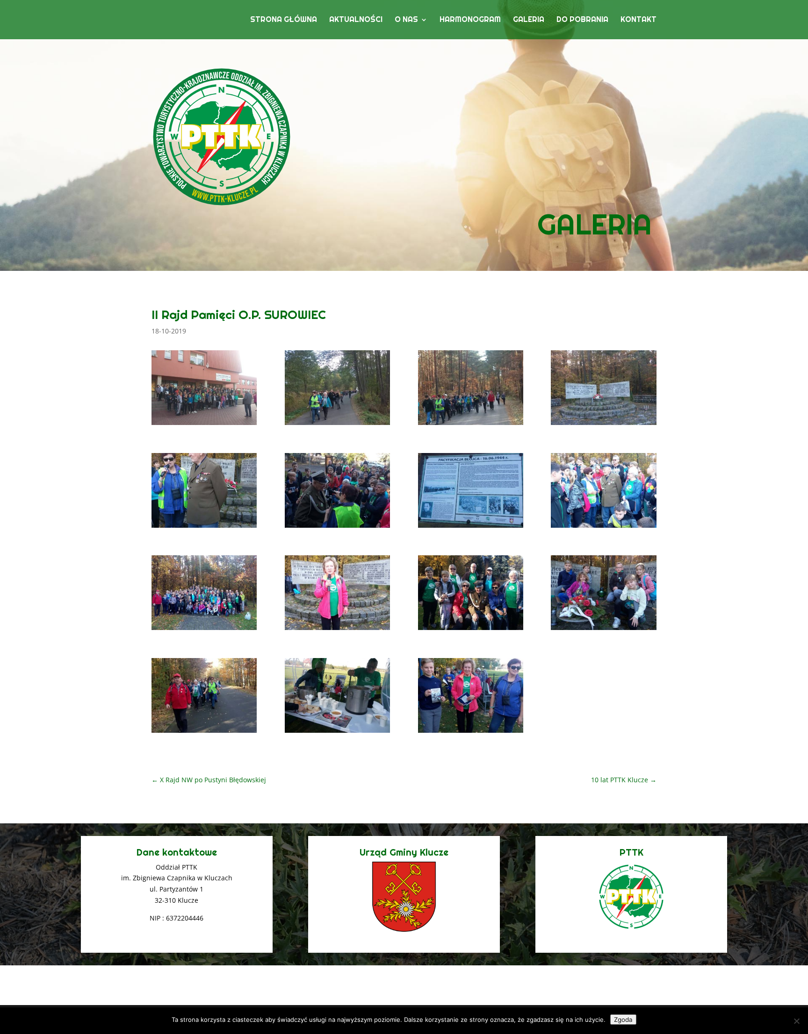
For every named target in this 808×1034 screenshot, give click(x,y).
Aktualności (355, 20)
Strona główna (283, 20)
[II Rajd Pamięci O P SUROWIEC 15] (470, 732)
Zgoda (623, 1019)
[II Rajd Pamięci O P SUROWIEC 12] (603, 629)
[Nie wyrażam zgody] (796, 1021)
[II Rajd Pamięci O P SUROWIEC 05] (204, 527)
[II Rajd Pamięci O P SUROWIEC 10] (337, 629)
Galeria (528, 20)
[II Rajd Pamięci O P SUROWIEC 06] (337, 527)
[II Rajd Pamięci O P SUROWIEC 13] (204, 732)
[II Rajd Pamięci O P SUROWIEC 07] (470, 527)
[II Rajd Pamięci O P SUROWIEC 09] (204, 629)
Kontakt (638, 20)
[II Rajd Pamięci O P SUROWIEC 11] (470, 629)
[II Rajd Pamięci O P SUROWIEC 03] (470, 424)
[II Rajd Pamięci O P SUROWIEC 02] (337, 424)
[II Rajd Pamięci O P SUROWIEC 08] (603, 527)
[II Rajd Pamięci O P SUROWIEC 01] (204, 424)
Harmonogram (470, 20)
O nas (406, 20)
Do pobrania (582, 20)
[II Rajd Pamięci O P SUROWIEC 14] (337, 732)
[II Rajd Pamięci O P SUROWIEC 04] (603, 424)
